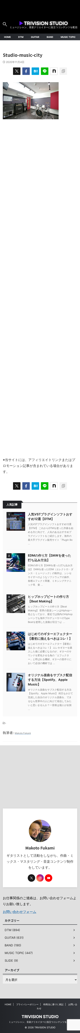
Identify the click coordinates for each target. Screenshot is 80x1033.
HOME (7, 37)
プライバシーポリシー (27, 1004)
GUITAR (35, 37)
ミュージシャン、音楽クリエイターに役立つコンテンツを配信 (40, 1022)
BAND (50, 37)
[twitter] (16, 71)
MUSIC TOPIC (68, 37)
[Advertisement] (40, 286)
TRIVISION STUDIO (40, 1016)
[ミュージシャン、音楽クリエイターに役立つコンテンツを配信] (43, 23)
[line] (44, 71)
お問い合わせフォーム (19, 912)
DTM (20, 37)
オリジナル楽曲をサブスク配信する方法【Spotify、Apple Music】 (50, 679)
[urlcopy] (63, 71)
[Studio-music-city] (35, 71)
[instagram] (40, 878)
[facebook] (26, 71)
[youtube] (48, 878)
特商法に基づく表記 (53, 1004)
